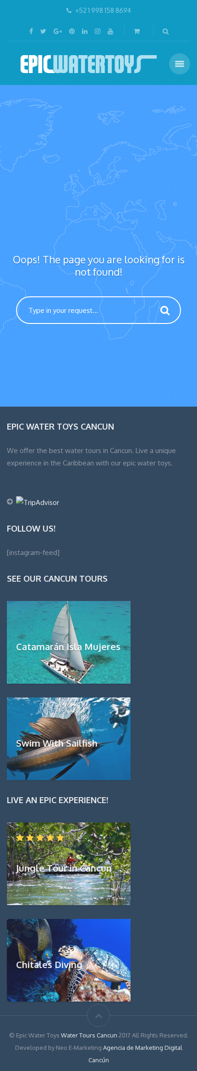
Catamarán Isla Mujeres (68, 646)
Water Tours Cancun (89, 1035)
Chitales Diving (49, 964)
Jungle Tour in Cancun (64, 867)
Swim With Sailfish (57, 742)
